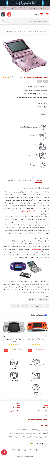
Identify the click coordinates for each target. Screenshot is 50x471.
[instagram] (19, 450)
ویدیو (18, 403)
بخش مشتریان (42, 410)
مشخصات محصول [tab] (24, 180)
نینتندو (22, 31)
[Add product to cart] (29, 350)
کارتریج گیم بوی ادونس (27, 211)
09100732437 (37, 430)
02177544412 (22, 430)
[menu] (47, 14)
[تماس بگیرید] (4, 452)
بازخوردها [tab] (11, 180)
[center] (3, 21)
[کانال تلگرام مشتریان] (25, 3)
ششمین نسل (24, 306)
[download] (38, 443)
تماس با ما (16, 407)
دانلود (46, 415)
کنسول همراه (32, 31)
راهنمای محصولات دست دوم (38, 419)
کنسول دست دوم (43, 299)
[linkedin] (36, 450)
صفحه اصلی (42, 31)
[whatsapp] (25, 450)
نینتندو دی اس (36, 249)
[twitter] (31, 450)
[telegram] (14, 450)
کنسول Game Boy (11, 31)
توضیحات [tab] (38, 180)
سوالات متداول (15, 410)
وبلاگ (46, 403)
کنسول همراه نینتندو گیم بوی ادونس (14, 340)
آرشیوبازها (32, 299)
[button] (45, 336)
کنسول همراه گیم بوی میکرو (37, 339)
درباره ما (45, 407)
